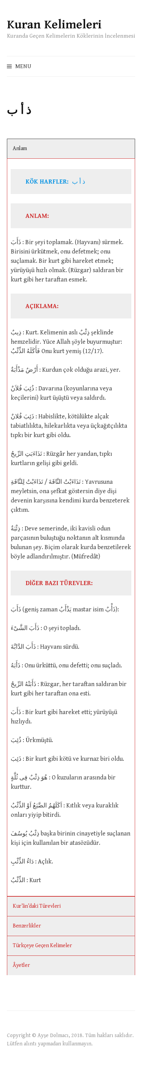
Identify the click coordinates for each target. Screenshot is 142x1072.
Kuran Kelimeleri (54, 25)
